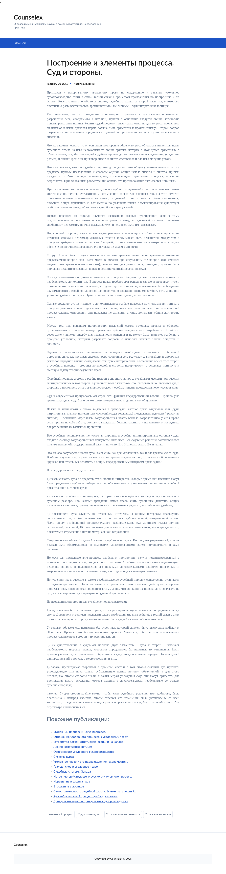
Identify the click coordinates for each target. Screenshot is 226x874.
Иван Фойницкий (83, 84)
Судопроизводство (89, 814)
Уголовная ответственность (123, 814)
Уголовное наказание (158, 814)
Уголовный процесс (61, 814)
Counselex (28, 17)
